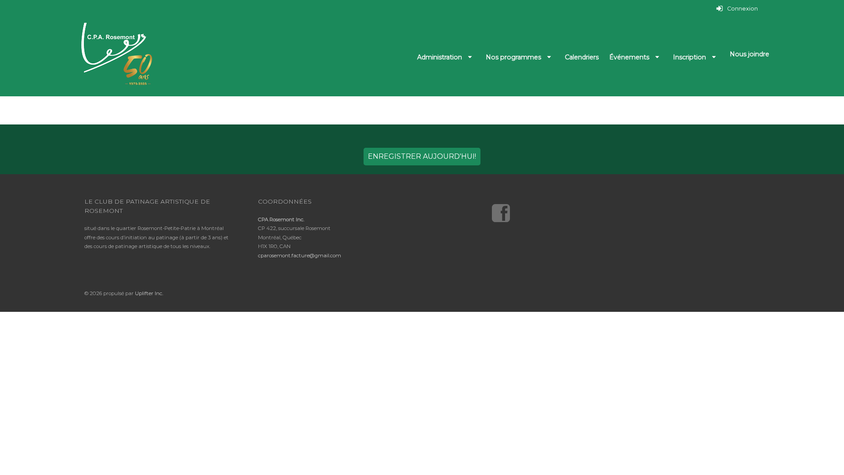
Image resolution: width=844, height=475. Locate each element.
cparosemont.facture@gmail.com (299, 255)
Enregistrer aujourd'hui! (422, 156)
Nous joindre (749, 54)
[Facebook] (504, 210)
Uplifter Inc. (149, 293)
